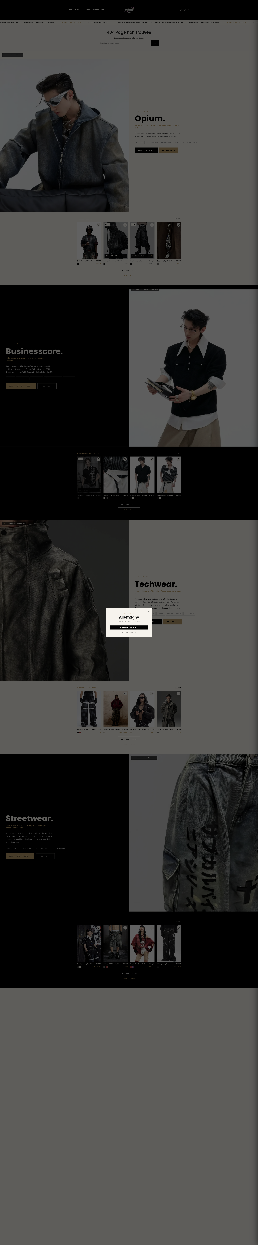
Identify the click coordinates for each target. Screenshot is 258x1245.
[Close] (149, 611)
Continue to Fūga (129, 627)
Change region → (129, 632)
